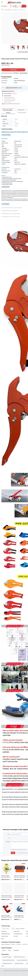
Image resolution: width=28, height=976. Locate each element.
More (2, 966)
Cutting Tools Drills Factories (8, 960)
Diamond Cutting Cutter (22, 960)
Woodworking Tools (5, 933)
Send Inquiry (13, 69)
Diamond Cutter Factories (19, 957)
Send (13, 853)
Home (2, 9)
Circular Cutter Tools (19, 963)
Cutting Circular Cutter (7, 963)
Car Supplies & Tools (18, 933)
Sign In (3, 103)
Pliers (9, 950)
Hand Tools (15, 9)
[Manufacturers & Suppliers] (14, 2)
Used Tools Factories (6, 957)
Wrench (4, 950)
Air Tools (15, 936)
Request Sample (23, 72)
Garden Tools (16, 931)
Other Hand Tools (22, 9)
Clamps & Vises (4, 936)
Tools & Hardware (8, 9)
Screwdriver (16, 950)
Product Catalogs (20, 928)
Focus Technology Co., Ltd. (17, 970)
